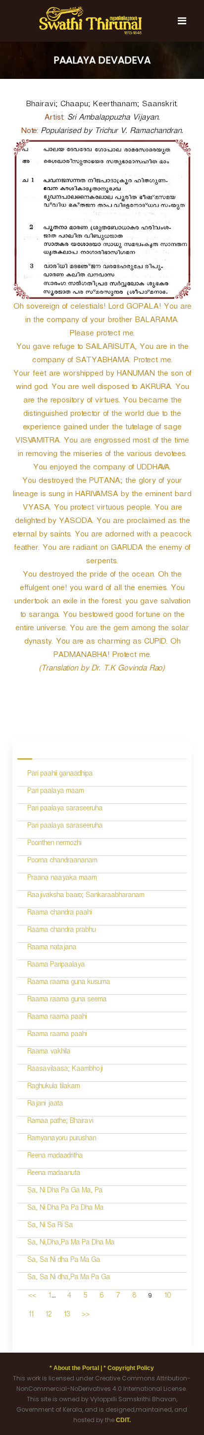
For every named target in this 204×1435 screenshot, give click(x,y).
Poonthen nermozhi (54, 844)
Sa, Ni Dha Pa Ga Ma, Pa (64, 1191)
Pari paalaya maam (55, 792)
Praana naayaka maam (62, 879)
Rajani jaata (45, 1104)
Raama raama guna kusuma (68, 983)
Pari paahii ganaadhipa (60, 775)
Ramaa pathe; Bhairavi (60, 1122)
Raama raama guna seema (66, 1000)
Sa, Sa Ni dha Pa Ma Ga (63, 1261)
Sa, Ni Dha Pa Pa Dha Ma (65, 1209)
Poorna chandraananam (62, 861)
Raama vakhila (48, 1052)
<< (32, 1297)
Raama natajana (51, 948)
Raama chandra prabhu (61, 931)
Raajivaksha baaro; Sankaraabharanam (85, 896)
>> (86, 1315)
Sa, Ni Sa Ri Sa (50, 1226)
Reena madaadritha (55, 1157)
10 (167, 1297)
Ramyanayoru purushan (61, 1139)
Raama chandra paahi (59, 913)
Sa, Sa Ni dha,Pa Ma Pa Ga (68, 1278)
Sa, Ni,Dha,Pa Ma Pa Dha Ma (70, 1243)
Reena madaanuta (53, 1174)
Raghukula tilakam (53, 1087)
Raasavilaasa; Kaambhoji (64, 1070)
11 (30, 1315)
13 (66, 1315)
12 (48, 1315)
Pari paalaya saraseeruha (64, 809)
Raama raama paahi (57, 1018)
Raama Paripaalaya (56, 966)
